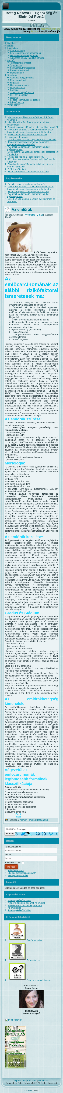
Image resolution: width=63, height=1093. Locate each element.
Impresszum (20, 1080)
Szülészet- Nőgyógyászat (22, 92)
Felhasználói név (13, 847)
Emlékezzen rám (12, 862)
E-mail (40, 215)
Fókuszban (12, 48)
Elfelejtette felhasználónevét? (22, 873)
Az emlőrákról (14, 908)
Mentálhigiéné (17, 73)
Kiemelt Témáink (28, 820)
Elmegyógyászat (18, 80)
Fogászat (14, 82)
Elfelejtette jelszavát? (18, 875)
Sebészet (14, 90)
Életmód (11, 60)
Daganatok (42, 820)
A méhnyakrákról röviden (19, 900)
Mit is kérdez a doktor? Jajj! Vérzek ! (25, 905)
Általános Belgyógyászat (22, 77)
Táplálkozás (16, 65)
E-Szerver (28, 1090)
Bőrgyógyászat (17, 102)
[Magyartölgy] (16, 1068)
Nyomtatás (30, 215)
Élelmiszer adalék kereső (39, 980)
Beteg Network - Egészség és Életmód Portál (31, 15)
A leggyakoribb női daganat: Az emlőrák (26, 903)
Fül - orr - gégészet (19, 95)
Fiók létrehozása (16, 870)
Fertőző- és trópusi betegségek (25, 100)
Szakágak (12, 75)
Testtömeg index (34, 940)
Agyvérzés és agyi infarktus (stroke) (27, 58)
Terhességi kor (34, 960)
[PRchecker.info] (14, 1020)
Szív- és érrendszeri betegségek (25, 53)
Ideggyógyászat (17, 87)
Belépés (11, 867)
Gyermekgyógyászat (20, 85)
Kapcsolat (32, 1080)
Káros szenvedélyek (19, 70)
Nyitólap (11, 43)
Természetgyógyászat (20, 63)
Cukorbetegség (17, 50)
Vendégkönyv (13, 105)
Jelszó (8, 854)
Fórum (10, 45)
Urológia (14, 97)
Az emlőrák (22, 209)
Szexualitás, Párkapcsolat (22, 68)
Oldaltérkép (43, 1080)
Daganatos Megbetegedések (24, 55)
